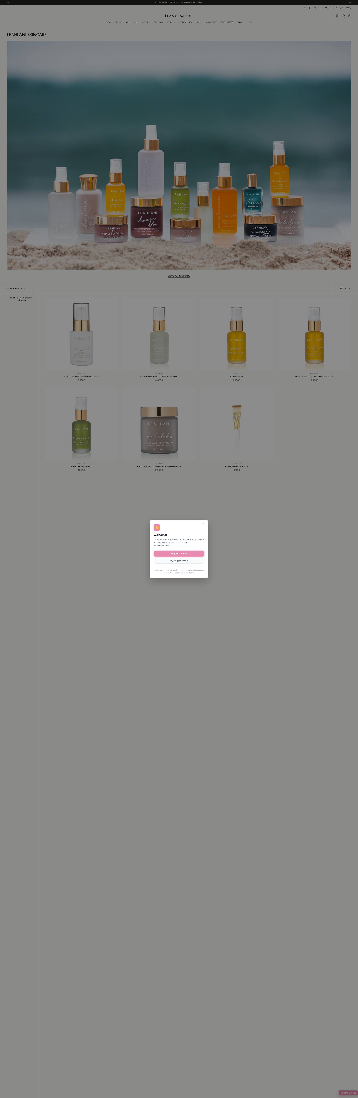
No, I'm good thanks (179, 560)
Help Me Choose (179, 553)
